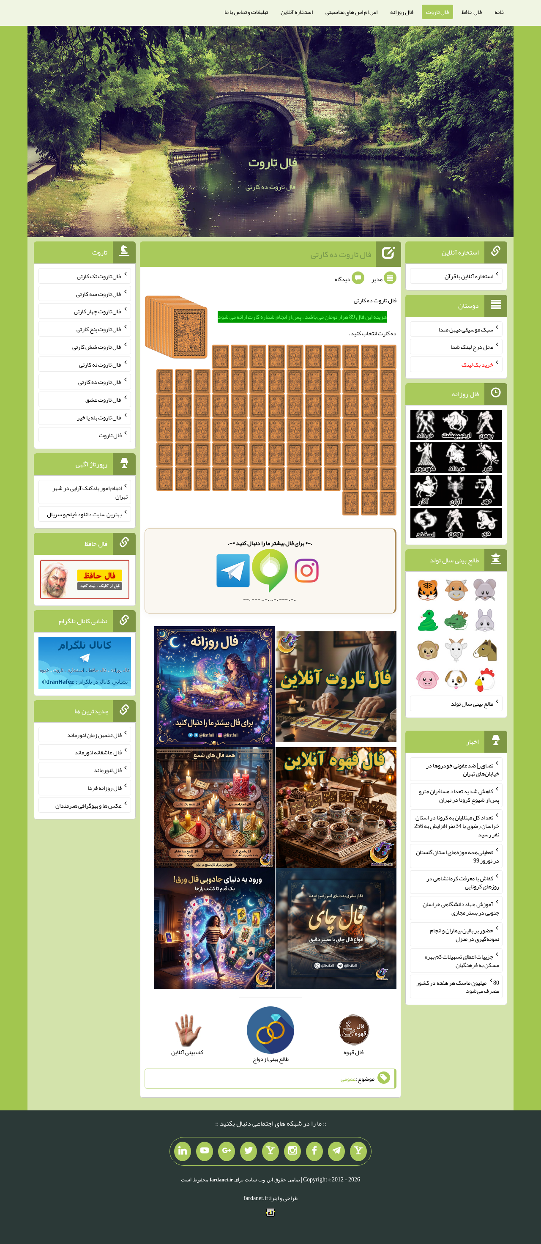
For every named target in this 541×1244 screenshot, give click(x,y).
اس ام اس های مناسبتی (351, 12)
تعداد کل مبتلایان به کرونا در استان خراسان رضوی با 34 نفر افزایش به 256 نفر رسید (456, 825)
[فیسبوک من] (314, 1151)
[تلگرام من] (336, 1151)
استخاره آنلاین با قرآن (469, 276)
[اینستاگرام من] (292, 1151)
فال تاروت (437, 12)
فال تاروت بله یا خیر (99, 417)
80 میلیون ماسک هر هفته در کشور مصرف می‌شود (457, 986)
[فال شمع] (214, 809)
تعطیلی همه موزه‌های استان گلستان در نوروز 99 (457, 856)
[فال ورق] (214, 930)
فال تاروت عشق (103, 400)
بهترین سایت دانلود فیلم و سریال (84, 514)
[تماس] (270, 1151)
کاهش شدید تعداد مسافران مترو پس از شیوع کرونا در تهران (459, 795)
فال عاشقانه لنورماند (98, 752)
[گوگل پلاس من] (226, 1151)
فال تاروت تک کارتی (99, 276)
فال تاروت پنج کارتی (99, 329)
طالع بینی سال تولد (472, 704)
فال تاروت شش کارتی (97, 347)
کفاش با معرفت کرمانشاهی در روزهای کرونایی (462, 882)
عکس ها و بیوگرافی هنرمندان (88, 805)
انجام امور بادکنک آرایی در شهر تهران (90, 492)
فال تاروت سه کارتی (99, 293)
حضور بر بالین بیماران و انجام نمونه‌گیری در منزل (464, 934)
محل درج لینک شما (472, 347)
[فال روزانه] (214, 688)
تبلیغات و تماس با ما (246, 12)
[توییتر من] (248, 1151)
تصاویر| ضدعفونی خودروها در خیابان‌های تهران (462, 769)
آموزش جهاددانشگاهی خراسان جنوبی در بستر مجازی (461, 908)
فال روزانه (401, 12)
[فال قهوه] (336, 809)
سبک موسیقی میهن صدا (466, 329)
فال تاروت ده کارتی (341, 254)
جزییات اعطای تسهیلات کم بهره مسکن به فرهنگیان (462, 961)
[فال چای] (336, 930)
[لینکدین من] (182, 1151)
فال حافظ (472, 12)
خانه (500, 12)
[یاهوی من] (358, 1151)
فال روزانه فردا (104, 788)
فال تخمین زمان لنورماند (94, 734)
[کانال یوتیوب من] (204, 1151)
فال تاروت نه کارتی (100, 364)
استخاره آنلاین (297, 12)
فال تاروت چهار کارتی (98, 311)
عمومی (348, 1079)
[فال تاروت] (336, 688)
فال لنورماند (108, 770)
